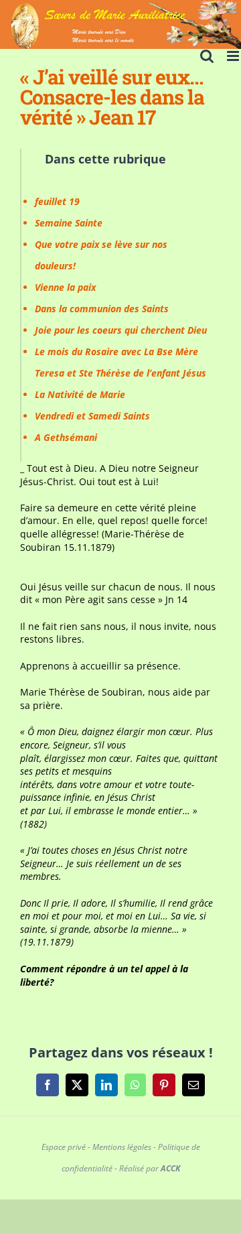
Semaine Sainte (68, 222)
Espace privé (64, 1147)
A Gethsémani (66, 437)
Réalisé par (149, 1168)
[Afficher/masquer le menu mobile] (234, 56)
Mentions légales (121, 1147)
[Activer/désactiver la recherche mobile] (207, 56)
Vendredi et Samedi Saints (92, 415)
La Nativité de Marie (80, 394)
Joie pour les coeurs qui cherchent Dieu (121, 330)
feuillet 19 (57, 201)
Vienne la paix (65, 287)
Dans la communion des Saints (102, 308)
